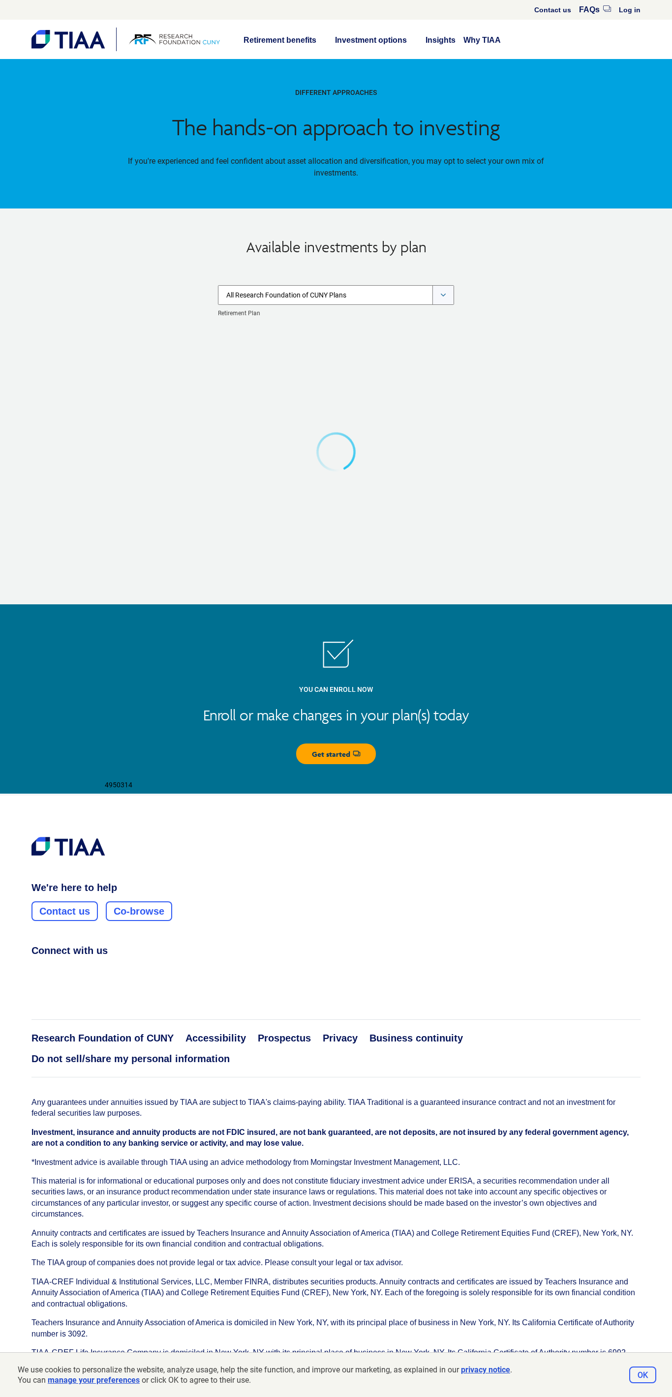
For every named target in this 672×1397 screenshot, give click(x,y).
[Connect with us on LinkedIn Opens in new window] (74, 972)
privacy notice (485, 1369)
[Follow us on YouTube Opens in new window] (93, 972)
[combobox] (336, 295)
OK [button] (643, 1375)
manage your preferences (94, 1380)
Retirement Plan (239, 313)
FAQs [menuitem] (595, 9)
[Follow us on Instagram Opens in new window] (55, 972)
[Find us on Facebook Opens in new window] (36, 972)
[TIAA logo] (68, 846)
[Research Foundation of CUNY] (174, 39)
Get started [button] (344, 756)
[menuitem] (552, 10)
